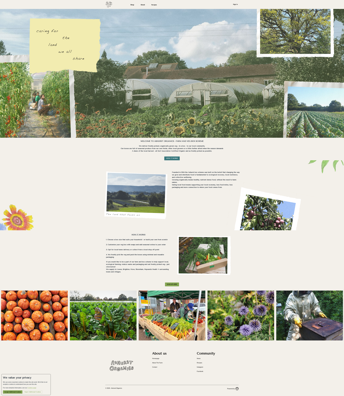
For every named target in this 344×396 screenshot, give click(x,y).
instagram (200, 367)
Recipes (154, 5)
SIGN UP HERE (172, 284)
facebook (200, 371)
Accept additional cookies (12, 392)
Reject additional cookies (33, 392)
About (143, 5)
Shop (132, 5)
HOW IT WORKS (172, 158)
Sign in (235, 4)
